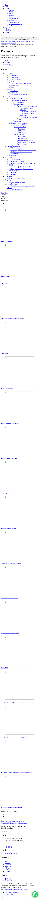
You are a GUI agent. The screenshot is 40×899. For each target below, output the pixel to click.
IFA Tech (11, 13)
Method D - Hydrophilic (29, 117)
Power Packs (22, 144)
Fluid (12, 81)
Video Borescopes (16, 148)
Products (7, 8)
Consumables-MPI (20, 127)
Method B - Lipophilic (29, 112)
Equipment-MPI (19, 134)
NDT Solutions (15, 159)
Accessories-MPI (19, 125)
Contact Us (8, 32)
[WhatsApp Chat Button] (35, 894)
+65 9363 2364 (9, 847)
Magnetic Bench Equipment (26, 142)
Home (6, 5)
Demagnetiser (22, 138)
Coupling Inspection (16, 98)
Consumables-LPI (19, 104)
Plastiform (12, 17)
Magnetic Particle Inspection (19, 123)
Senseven (11, 20)
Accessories (14, 75)
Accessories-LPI (19, 102)
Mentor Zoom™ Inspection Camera (21, 152)
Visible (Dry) (22, 131)
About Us (8, 6)
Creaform (11, 10)
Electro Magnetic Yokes (25, 140)
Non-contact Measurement (18, 94)
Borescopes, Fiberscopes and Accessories (23, 150)
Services (7, 27)
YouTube (9, 880)
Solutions (7, 29)
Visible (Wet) (22, 132)
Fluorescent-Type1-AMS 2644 (27, 106)
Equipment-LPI (19, 121)
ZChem (11, 25)
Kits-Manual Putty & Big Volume (20, 83)
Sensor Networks (14, 18)
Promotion (8, 31)
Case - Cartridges (15, 79)
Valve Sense (14, 91)
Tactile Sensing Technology (18, 178)
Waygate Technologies (15, 24)
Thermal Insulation (16, 190)
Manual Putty (14, 85)
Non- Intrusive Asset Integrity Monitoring (23, 186)
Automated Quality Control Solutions (21, 167)
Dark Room (22, 136)
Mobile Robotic (15, 154)
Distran (11, 12)
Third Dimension (14, 22)
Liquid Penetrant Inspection (18, 100)
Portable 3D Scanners (17, 161)
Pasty (12, 87)
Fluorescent (21, 129)
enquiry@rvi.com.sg (11, 853)
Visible (20, 119)
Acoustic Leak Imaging (17, 182)
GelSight (11, 15)
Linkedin (9, 879)
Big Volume (14, 77)
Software (13, 155)
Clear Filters (4, 193)
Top (2, 897)
